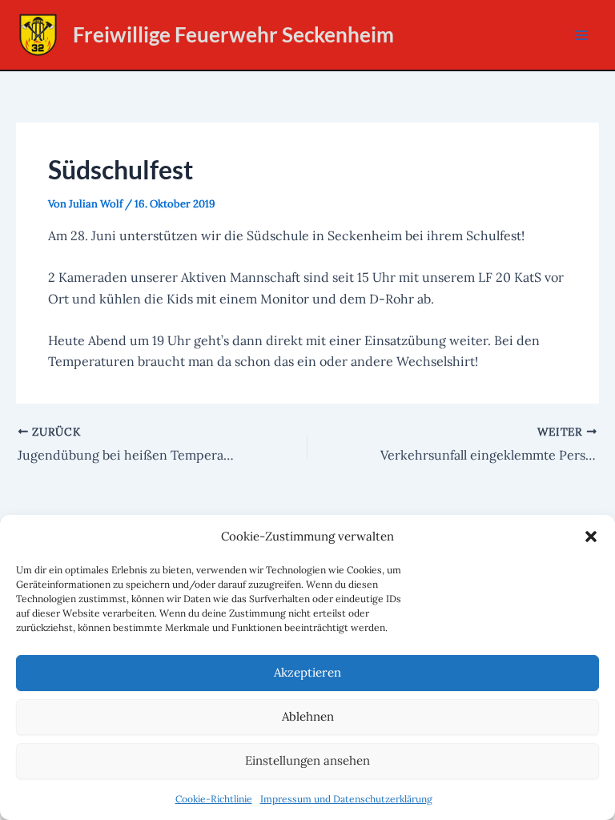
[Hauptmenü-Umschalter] (581, 35)
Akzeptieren (307, 672)
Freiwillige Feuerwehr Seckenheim (233, 34)
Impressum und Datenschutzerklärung (346, 799)
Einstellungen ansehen (307, 760)
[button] (591, 537)
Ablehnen (308, 716)
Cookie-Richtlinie (213, 799)
